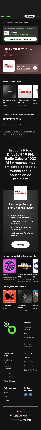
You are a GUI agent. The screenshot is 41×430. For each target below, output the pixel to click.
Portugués (7, 131)
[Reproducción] (35, 68)
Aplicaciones (28, 362)
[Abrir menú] (38, 16)
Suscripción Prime (30, 370)
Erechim (16, 131)
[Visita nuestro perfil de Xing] (31, 394)
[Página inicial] (4, 22)
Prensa (26, 333)
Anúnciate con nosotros (29, 339)
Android (6, 401)
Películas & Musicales (11, 56)
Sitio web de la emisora (11, 125)
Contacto (27, 358)
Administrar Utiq (9, 377)
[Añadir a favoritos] (31, 49)
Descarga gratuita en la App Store (20, 39)
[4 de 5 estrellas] (13, 119)
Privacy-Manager (9, 381)
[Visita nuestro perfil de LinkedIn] (26, 394)
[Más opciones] (37, 49)
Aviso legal (7, 373)
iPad (5, 396)
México (21, 411)
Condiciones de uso (9, 361)
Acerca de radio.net (27, 328)
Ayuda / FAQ (28, 366)
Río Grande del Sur (29, 131)
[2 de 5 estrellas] (7, 119)
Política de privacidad (7, 368)
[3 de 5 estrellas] (10, 119)
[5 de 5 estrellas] (17, 119)
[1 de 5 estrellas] (4, 119)
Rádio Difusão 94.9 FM (24, 69)
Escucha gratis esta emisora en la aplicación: (20, 28)
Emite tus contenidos (28, 345)
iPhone (6, 392)
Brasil (6, 135)
